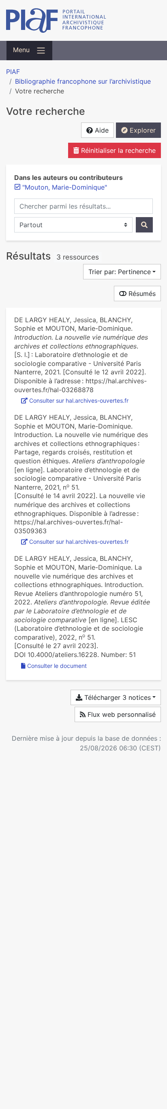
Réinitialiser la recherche (117, 150)
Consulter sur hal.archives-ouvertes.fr (78, 400)
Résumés (141, 293)
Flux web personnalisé (121, 714)
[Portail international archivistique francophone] (83, 20)
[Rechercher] (144, 224)
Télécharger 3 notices (116, 697)
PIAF (13, 72)
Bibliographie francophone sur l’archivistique (83, 81)
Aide (101, 130)
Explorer (142, 130)
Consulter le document (57, 665)
